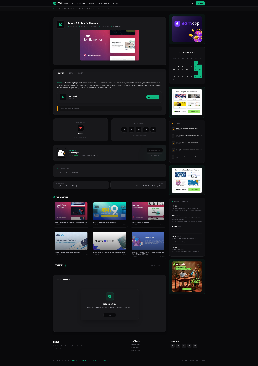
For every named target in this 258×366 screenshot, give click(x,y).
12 (182, 69)
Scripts (72, 3)
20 (187, 73)
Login (201, 3)
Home (59, 8)
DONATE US (105, 360)
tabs (66, 172)
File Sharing (135, 347)
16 (200, 69)
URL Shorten (135, 350)
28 (191, 76)
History (80, 73)
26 (182, 76)
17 (174, 73)
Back (110, 315)
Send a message (155, 150)
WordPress (68, 8)
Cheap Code (135, 345)
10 (174, 69)
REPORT (83, 360)
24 (174, 76)
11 (178, 69)
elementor (75, 172)
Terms (191, 360)
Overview (61, 73)
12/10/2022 (73, 26)
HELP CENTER (93, 360)
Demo (71, 73)
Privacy (184, 360)
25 (178, 76)
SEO (113, 3)
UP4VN (59, 3)
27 (187, 76)
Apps (66, 3)
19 (182, 73)
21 (191, 73)
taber (60, 172)
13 (187, 69)
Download (153, 97)
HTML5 (100, 3)
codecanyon (60, 158)
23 (200, 73)
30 (200, 76)
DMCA (198, 360)
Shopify (107, 3)
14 (191, 69)
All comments (155, 155)
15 (195, 69)
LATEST (75, 360)
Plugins (78, 8)
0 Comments (117, 26)
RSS (203, 360)
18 (178, 73)
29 (195, 76)
